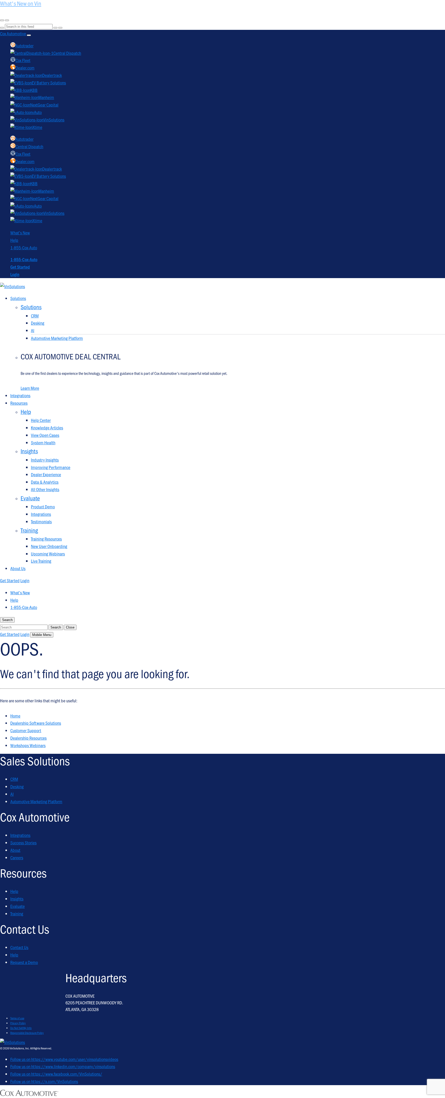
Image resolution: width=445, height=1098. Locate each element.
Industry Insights (45, 460)
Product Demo (43, 506)
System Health (43, 442)
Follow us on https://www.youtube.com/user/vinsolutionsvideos (64, 1059)
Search (55, 627)
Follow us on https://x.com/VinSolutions (44, 1081)
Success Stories (23, 842)
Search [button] (7, 620)
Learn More (30, 388)
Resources (19, 403)
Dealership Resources (28, 738)
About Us (17, 568)
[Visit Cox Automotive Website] (29, 1094)
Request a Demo (24, 962)
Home (15, 716)
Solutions (18, 298)
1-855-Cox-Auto (23, 247)
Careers (16, 857)
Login (14, 274)
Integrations (20, 395)
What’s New (20, 232)
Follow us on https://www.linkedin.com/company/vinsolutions (62, 1066)
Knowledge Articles (47, 427)
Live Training (41, 561)
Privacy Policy (18, 1023)
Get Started (20, 267)
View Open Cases (45, 435)
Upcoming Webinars (48, 554)
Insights (16, 899)
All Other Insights (45, 489)
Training (16, 913)
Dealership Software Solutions (35, 723)
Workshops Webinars (28, 745)
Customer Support (25, 730)
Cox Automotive (13, 33)
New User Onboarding (49, 546)
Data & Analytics (44, 482)
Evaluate (17, 906)
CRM (35, 316)
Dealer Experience (46, 474)
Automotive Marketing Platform (57, 338)
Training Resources (46, 539)
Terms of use (17, 1018)
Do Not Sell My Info (21, 1028)
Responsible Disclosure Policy (27, 1033)
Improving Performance (50, 467)
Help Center (41, 420)
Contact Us (19, 947)
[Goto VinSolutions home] (12, 1042)
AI (32, 330)
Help (14, 240)
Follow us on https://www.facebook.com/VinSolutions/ (56, 1074)
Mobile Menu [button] (41, 635)
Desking (37, 323)
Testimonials (41, 521)
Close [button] (70, 627)
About (15, 850)
